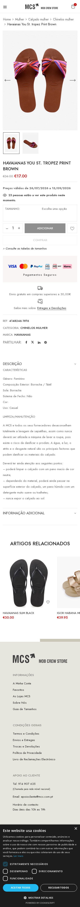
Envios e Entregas (24, 740)
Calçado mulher (38, 19)
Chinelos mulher (63, 19)
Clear (47, 218)
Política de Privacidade (27, 753)
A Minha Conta (22, 683)
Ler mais (18, 856)
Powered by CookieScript (40, 902)
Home (7, 19)
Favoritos (18, 690)
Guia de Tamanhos (25, 709)
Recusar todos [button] (58, 887)
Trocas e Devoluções (26, 746)
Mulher (19, 19)
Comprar (40, 240)
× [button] (75, 828)
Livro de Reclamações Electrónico (34, 759)
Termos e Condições (26, 733)
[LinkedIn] (39, 342)
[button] (73, 6)
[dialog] (40, 865)
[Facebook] (26, 342)
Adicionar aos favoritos (72, 228)
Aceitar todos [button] (20, 887)
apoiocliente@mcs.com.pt (37, 797)
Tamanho (12, 209)
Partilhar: (12, 342)
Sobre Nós (20, 703)
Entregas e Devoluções (51, 308)
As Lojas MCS (21, 696)
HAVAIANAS (22, 335)
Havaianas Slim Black (18, 613)
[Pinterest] (45, 342)
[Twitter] (32, 342)
